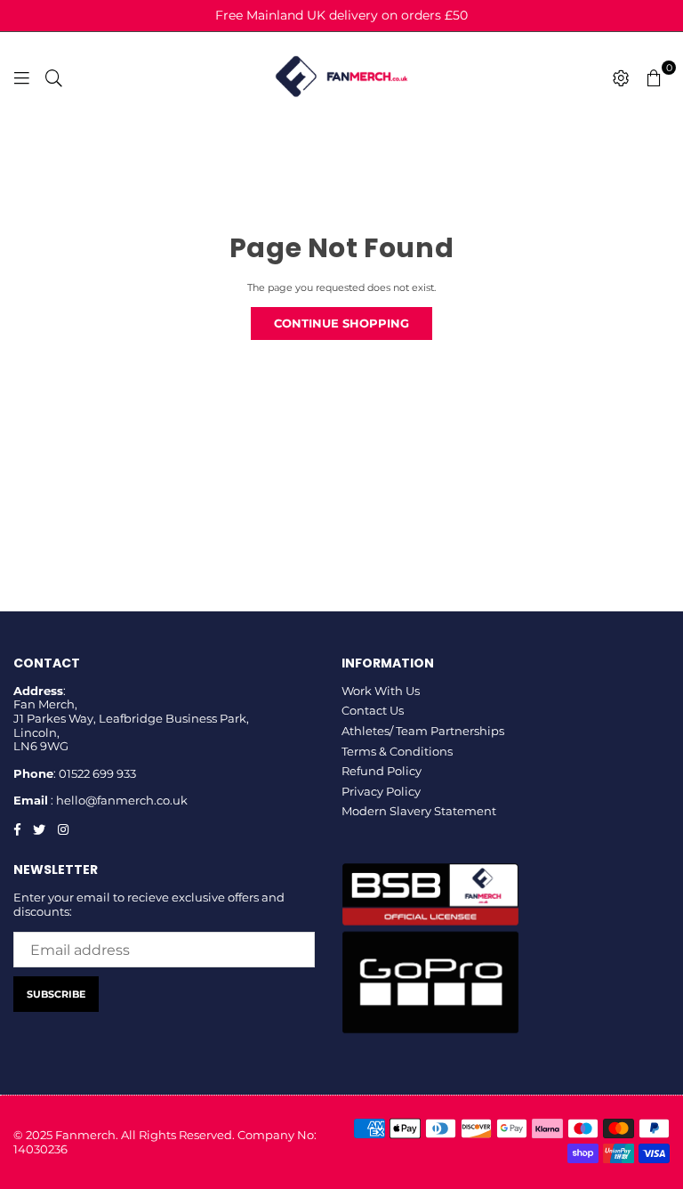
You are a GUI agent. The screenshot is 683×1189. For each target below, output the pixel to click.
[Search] (53, 76)
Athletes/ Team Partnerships (423, 731)
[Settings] (621, 76)
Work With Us (381, 690)
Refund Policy (382, 771)
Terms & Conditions (397, 751)
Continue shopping (341, 323)
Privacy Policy (381, 791)
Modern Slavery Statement (419, 811)
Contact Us (373, 710)
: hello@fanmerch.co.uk (118, 800)
